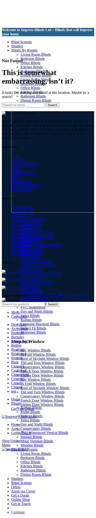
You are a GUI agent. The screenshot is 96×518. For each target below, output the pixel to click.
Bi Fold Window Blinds (38, 354)
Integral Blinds (22, 216)
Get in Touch (21, 181)
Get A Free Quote (24, 164)
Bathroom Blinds (33, 96)
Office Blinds (30, 63)
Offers (16, 168)
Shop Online (11, 441)
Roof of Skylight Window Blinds (45, 359)
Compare (18, 512)
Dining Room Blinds (36, 100)
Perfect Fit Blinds (33, 299)
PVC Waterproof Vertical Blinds (44, 433)
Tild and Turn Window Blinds (43, 363)
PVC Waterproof (33, 307)
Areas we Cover (23, 173)
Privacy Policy (22, 189)
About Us (18, 160)
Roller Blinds (30, 257)
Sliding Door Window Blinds (42, 375)
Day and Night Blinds (37, 282)
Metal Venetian (22, 224)
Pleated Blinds (21, 253)
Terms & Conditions (26, 185)
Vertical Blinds (22, 212)
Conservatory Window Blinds (42, 367)
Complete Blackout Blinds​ (40, 324)
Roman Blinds (31, 291)
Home (15, 156)
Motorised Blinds (33, 332)
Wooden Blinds (32, 249)
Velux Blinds (30, 316)
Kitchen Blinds (32, 67)
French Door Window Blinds (42, 371)
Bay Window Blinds (36, 350)
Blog (14, 177)
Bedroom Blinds (33, 59)
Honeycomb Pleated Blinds (41, 245)
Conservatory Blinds (36, 232)
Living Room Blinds (36, 54)
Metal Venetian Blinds (37, 265)
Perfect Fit (18, 249)
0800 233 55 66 (13, 38)
